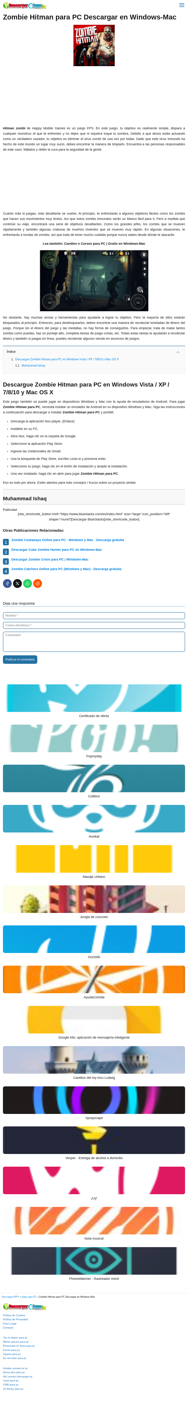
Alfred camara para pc (16, 1341)
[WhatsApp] (27, 583)
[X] (17, 583)
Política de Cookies (14, 1315)
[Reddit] (37, 583)
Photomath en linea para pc (19, 1345)
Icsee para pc (11, 1380)
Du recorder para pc (14, 1358)
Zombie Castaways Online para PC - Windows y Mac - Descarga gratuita (67, 540)
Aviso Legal (9, 1323)
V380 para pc (11, 1384)
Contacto (8, 1327)
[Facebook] (7, 583)
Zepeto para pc (12, 1354)
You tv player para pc (15, 1337)
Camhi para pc (11, 1350)
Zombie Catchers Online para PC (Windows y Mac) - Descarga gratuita (66, 569)
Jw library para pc (13, 1388)
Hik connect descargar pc (17, 1376)
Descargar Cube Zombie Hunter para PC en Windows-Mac (56, 550)
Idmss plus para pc (14, 1372)
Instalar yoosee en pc (15, 1368)
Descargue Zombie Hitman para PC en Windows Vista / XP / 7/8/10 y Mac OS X (67, 359)
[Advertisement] (94, 96)
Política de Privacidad (15, 1319)
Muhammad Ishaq (33, 365)
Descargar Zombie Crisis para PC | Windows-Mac (49, 559)
